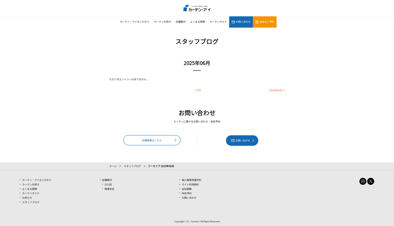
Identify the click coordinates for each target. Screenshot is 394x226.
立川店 (108, 184)
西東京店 (109, 189)
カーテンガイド (218, 21)
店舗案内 (181, 21)
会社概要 (187, 189)
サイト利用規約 (190, 184)
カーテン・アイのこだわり (134, 21)
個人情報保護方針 (191, 180)
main (198, 90)
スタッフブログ (132, 166)
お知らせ (27, 197)
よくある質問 (197, 21)
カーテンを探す (162, 21)
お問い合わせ (243, 21)
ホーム (113, 166)
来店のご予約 (266, 21)
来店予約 (187, 193)
